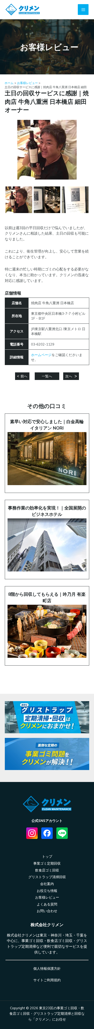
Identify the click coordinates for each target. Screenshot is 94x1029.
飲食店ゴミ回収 (47, 870)
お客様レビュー (47, 897)
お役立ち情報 (47, 890)
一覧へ (47, 376)
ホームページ (41, 355)
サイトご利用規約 (47, 980)
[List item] (32, 833)
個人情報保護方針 (47, 968)
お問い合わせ (47, 911)
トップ (47, 856)
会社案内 (47, 884)
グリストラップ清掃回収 (47, 877)
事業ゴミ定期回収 (47, 863)
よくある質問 (47, 904)
